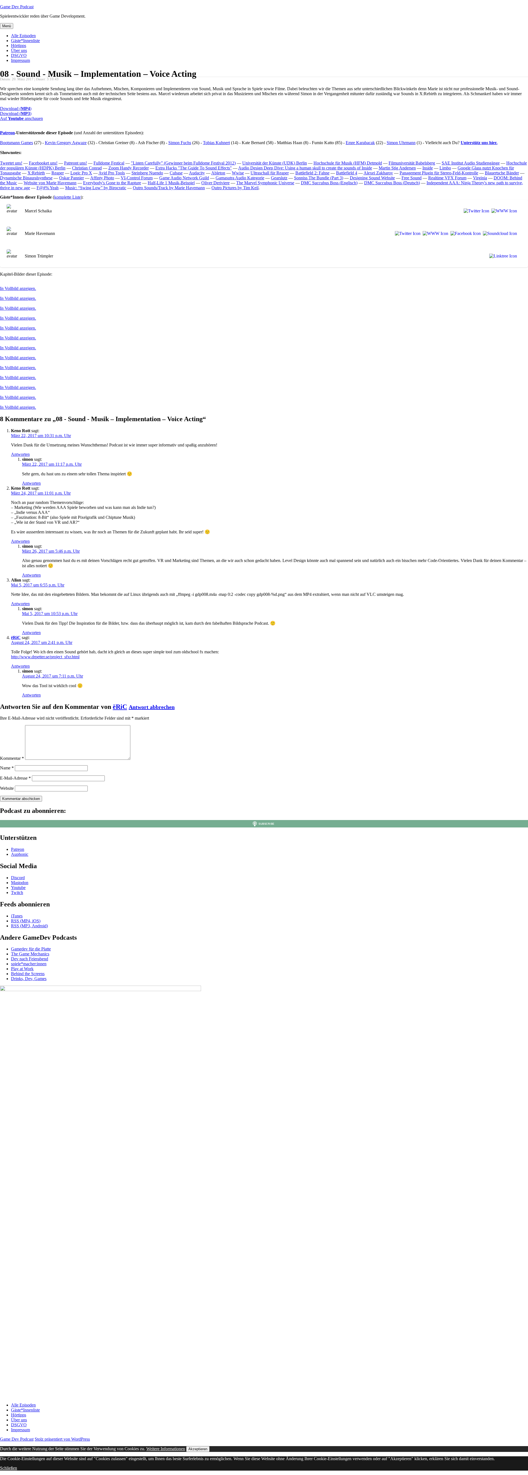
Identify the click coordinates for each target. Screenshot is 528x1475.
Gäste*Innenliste (25, 40)
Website (7, 788)
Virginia (480, 178)
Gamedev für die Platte (31, 949)
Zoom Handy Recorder (128, 168)
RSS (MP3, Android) (29, 925)
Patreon (7, 132)
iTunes (17, 916)
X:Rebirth (36, 173)
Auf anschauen (21, 118)
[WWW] (503, 211)
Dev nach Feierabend (29, 958)
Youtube (18, 887)
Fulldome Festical (109, 163)
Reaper (57, 173)
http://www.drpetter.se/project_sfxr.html (45, 656)
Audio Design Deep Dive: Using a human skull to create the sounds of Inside (305, 168)
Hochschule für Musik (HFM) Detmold (348, 163)
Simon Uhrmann (401, 142)
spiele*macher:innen (28, 963)
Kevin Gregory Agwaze (66, 142)
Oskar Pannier (71, 178)
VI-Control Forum (137, 178)
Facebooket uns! (43, 163)
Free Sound (412, 178)
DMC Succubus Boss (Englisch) (329, 182)
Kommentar (12, 758)
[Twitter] (475, 211)
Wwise (238, 173)
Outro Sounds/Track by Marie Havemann (169, 187)
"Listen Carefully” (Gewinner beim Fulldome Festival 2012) (183, 163)
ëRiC (16, 637)
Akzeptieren (197, 1449)
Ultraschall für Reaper (270, 173)
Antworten (20, 454)
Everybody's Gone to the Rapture (112, 182)
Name (7, 768)
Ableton (218, 173)
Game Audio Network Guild (184, 178)
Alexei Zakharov (378, 173)
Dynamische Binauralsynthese (26, 178)
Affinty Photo (102, 178)
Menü (6, 26)
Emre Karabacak (360, 142)
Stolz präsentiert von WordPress (62, 1439)
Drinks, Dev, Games (28, 978)
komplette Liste (67, 197)
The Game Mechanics (30, 954)
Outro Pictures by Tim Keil (234, 187)
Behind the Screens (28, 973)
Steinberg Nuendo (147, 173)
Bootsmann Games (16, 142)
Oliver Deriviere (215, 182)
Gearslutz (279, 178)
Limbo (445, 168)
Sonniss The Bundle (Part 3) (318, 178)
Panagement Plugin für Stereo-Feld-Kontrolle (439, 173)
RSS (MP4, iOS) (25, 921)
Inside (427, 168)
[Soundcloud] (499, 233)
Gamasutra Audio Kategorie (240, 178)
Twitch (17, 892)
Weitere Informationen (165, 1448)
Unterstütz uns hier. (479, 142)
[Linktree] (502, 256)
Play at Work (22, 968)
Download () (15, 108)
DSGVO (19, 55)
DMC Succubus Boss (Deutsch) (392, 182)
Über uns (19, 50)
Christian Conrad (87, 168)
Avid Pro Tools (111, 173)
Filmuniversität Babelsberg (412, 163)
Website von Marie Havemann (50, 182)
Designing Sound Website (372, 178)
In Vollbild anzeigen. (18, 288)
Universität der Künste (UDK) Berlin (274, 163)
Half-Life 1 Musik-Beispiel (171, 182)
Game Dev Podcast (17, 6)
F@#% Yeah (48, 187)
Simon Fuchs (179, 142)
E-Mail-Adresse (15, 778)
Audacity (197, 173)
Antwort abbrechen (152, 707)
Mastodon (19, 882)
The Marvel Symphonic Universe (265, 182)
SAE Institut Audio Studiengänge (471, 163)
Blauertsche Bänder (502, 173)
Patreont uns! (75, 163)
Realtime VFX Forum (447, 178)
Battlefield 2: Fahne (312, 173)
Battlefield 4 (346, 173)
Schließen (8, 1468)
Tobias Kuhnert (216, 142)
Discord (18, 877)
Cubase (176, 173)
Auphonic (19, 854)
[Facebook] (464, 233)
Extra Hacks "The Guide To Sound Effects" (193, 168)
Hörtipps (18, 45)
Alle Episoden (23, 35)
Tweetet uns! (11, 163)
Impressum (20, 60)
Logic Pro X (81, 173)
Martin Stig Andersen (397, 168)
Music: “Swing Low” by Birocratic (95, 187)
